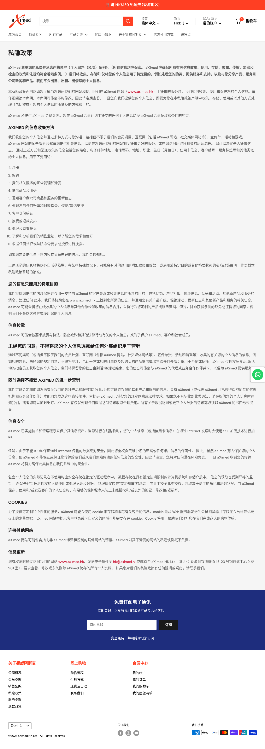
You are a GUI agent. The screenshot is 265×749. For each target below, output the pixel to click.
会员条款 (15, 680)
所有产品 (56, 34)
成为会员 (15, 34)
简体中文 (16, 725)
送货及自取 (78, 686)
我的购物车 (140, 686)
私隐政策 (15, 693)
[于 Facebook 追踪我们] (120, 733)
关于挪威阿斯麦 (130, 34)
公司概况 (15, 673)
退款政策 (15, 706)
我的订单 (139, 680)
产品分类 (76, 34)
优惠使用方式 (163, 34)
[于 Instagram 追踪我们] (128, 733)
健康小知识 (103, 34)
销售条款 (15, 686)
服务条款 (15, 700)
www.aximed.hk (140, 92)
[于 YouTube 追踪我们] (136, 733)
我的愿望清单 (142, 693)
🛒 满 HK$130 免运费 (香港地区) (132, 4)
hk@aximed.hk (125, 562)
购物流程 (77, 673)
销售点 (186, 34)
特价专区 (35, 34)
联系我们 (77, 693)
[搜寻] (128, 21)
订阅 (168, 625)
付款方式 (77, 680)
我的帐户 (210, 23)
